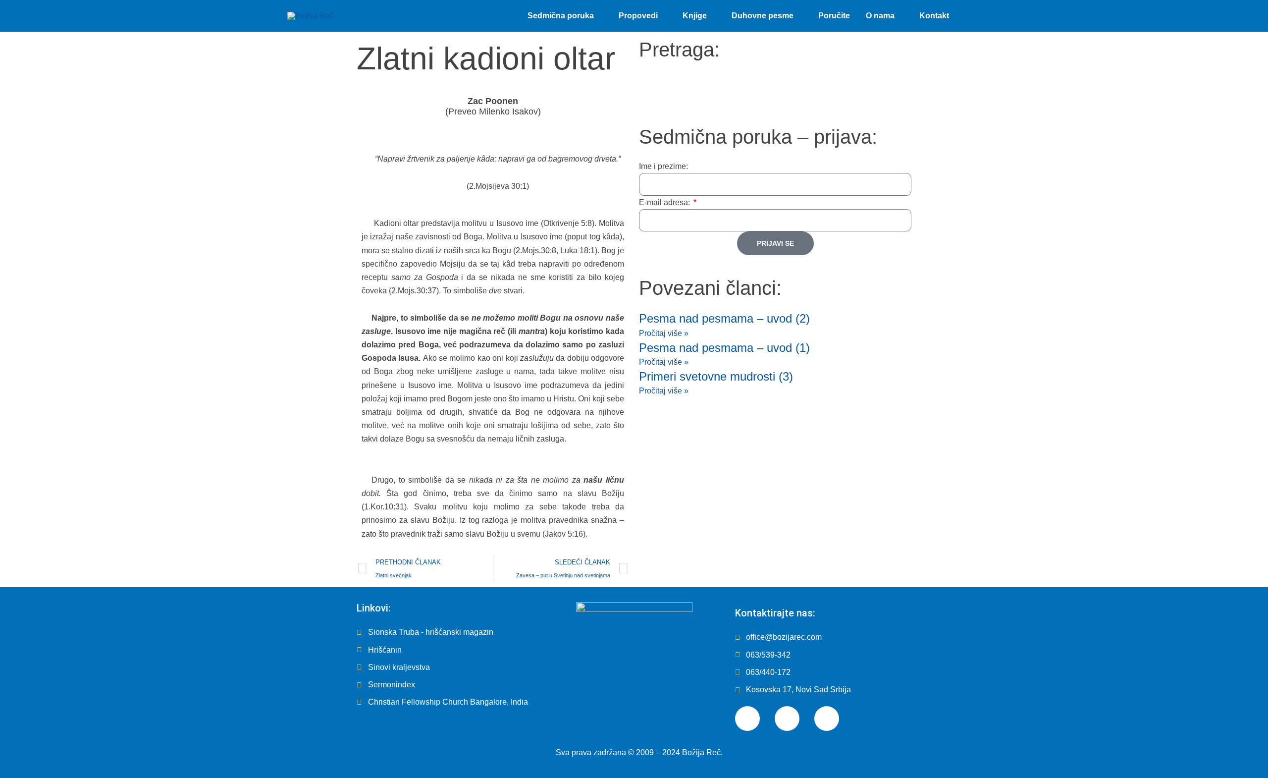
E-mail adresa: (665, 202)
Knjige (695, 15)
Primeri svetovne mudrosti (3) (716, 376)
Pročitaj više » (663, 333)
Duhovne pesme (762, 15)
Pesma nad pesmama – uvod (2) (724, 318)
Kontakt (934, 15)
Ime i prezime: (663, 166)
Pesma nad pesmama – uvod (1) (724, 347)
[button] (969, 16)
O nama (880, 15)
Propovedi (638, 15)
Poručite (834, 15)
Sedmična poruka (561, 15)
